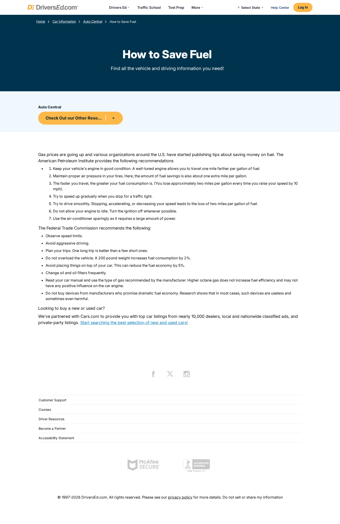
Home (40, 21)
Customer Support (52, 400)
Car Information (64, 21)
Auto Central (92, 21)
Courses (45, 409)
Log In (303, 7)
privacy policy (180, 497)
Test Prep (176, 7)
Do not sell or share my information (253, 497)
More (196, 7)
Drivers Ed (118, 7)
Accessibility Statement (56, 438)
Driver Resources (51, 419)
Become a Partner (52, 428)
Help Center (280, 7)
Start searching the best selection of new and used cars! (134, 322)
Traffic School (149, 7)
